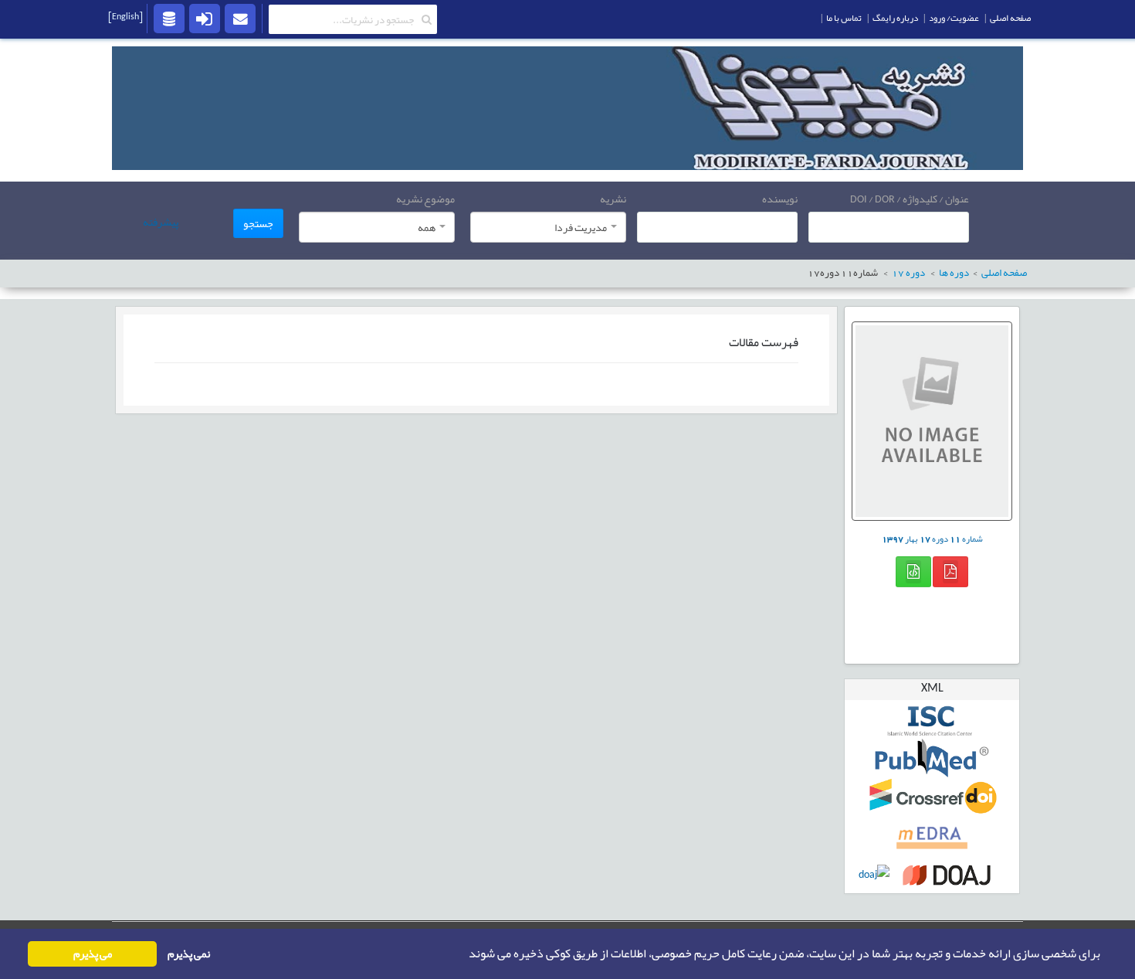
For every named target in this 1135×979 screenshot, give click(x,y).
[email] (240, 18)
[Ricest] (169, 18)
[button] (464, 954)
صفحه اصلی (1010, 17)
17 (908, 273)
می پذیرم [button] (92, 954)
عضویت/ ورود (954, 17)
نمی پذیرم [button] (189, 954)
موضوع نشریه (425, 198)
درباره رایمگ (895, 17)
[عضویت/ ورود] (204, 18)
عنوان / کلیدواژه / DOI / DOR (909, 198)
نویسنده (780, 198)
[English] (125, 16)
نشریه (613, 198)
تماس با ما (844, 17)
